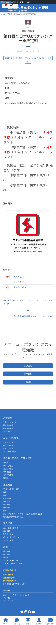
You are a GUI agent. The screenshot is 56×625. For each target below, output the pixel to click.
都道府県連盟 (8, 469)
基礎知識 (28, 365)
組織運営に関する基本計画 (13, 517)
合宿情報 (6, 431)
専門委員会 (7, 472)
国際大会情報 (8, 428)
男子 (28, 62)
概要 (5, 492)
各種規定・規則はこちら (21, 2)
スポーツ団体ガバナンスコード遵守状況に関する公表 (22, 514)
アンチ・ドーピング (10, 560)
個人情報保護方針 (9, 581)
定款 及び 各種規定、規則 (12, 563)
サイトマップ (8, 601)
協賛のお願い (19, 287)
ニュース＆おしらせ (10, 528)
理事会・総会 (8, 534)
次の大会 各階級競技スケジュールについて (33, 316)
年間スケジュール (9, 422)
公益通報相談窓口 (9, 578)
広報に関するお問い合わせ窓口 (14, 584)
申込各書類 (18, 282)
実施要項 (17, 276)
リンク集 (6, 598)
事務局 (5, 463)
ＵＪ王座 (18, 58)
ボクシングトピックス (11, 537)
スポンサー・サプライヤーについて (16, 595)
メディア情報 (8, 540)
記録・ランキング (9, 442)
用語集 (28, 382)
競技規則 (28, 374)
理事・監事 (7, 498)
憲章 (5, 495)
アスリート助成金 (9, 452)
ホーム (2, 14)
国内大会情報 (8, 425)
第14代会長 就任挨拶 (11, 489)
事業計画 (6, 501)
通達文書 (6, 531)
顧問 (5, 511)
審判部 (5, 478)
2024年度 (8, 58)
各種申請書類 (8, 475)
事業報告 (6, 504)
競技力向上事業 (9, 445)
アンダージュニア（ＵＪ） (35, 58)
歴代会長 (6, 508)
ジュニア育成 (8, 449)
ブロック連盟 (8, 466)
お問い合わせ (8, 575)
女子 (49, 58)
